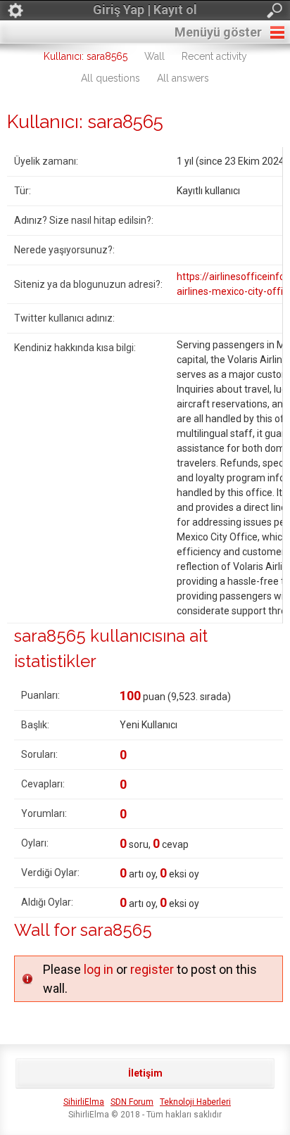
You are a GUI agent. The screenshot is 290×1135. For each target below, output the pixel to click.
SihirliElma (83, 1102)
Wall (154, 56)
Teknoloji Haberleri (195, 1102)
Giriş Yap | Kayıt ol (145, 9)
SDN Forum (132, 1102)
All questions (110, 78)
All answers (183, 78)
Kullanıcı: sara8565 (85, 56)
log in (98, 969)
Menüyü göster (218, 32)
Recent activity (214, 56)
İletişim (145, 1073)
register (152, 969)
